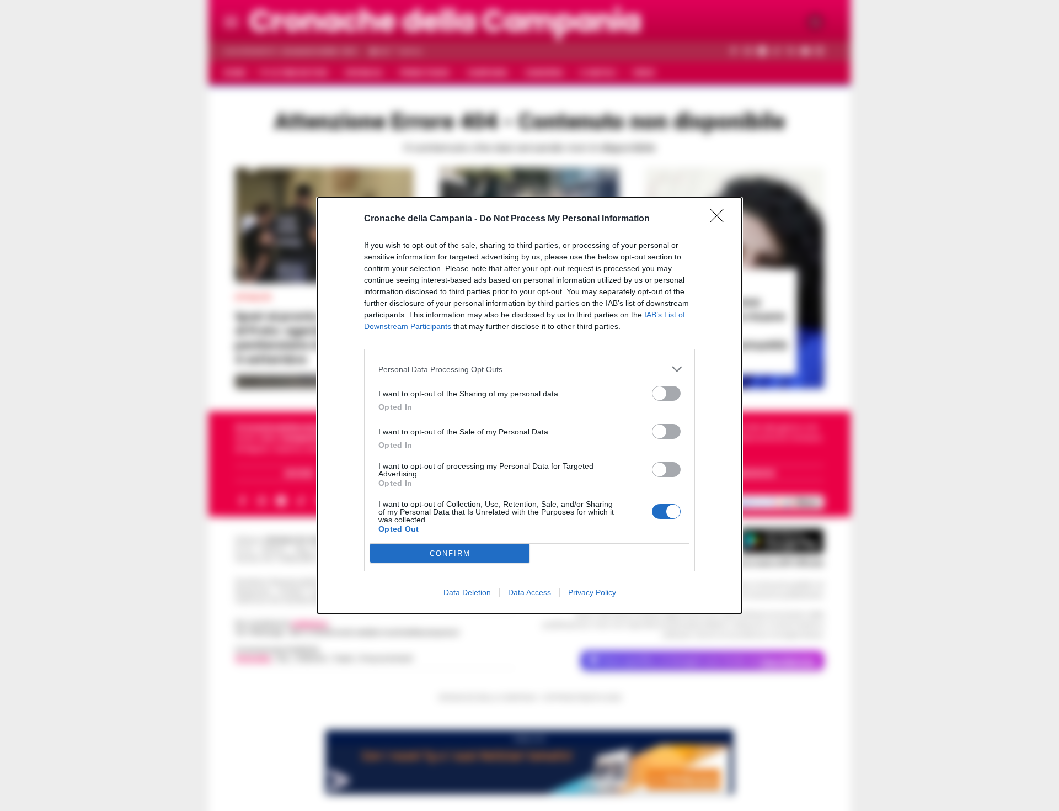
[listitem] (529, 369)
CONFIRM (450, 553)
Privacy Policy (592, 592)
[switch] (666, 393)
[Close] (720, 219)
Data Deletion (467, 592)
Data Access (529, 592)
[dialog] (529, 405)
